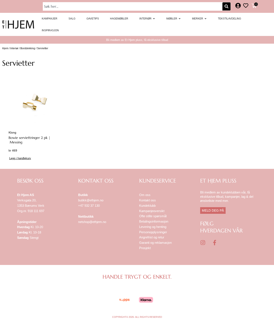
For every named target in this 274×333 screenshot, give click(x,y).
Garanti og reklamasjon (155, 242)
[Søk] (226, 6)
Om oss (144, 195)
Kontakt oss (147, 200)
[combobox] (133, 6)
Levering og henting (153, 227)
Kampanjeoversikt (151, 211)
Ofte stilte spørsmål (153, 216)
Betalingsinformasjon (154, 221)
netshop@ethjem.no (92, 222)
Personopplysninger (153, 232)
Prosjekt (145, 248)
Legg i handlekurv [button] (20, 158)
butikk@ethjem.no (90, 200)
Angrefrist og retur (151, 237)
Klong (12, 132)
